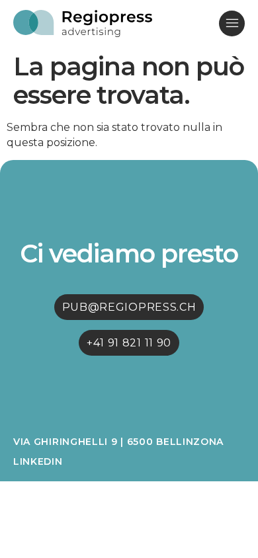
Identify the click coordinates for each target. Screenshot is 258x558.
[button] (232, 23)
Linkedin (38, 461)
